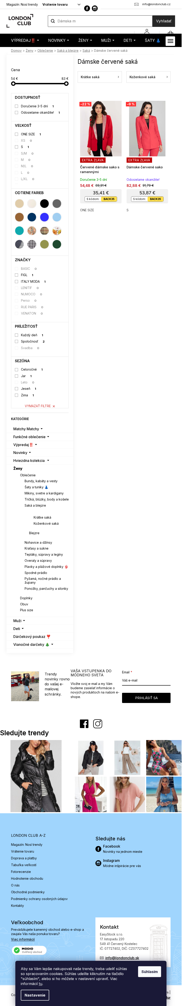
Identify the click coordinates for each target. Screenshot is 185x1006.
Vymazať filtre (38, 406)
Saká (33, 511)
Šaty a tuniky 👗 (36, 487)
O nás (15, 885)
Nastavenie (35, 995)
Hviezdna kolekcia (29, 460)
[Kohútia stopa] (31, 244)
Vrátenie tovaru (55, 4)
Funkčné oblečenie (29, 437)
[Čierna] (44, 203)
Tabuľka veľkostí (23, 865)
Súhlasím (149, 971)
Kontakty (17, 905)
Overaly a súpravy (38, 560)
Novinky (20, 452)
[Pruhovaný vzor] (19, 244)
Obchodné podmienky (28, 892)
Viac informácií (23, 939)
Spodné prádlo (36, 573)
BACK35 (109, 199)
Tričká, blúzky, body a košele (47, 499)
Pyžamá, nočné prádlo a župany (43, 580)
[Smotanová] (31, 203)
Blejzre (34, 533)
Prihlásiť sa (146, 698)
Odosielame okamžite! (40, 112)
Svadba (30, 348)
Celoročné (32, 369)
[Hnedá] (19, 217)
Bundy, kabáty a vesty (41, 481)
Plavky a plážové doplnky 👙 (46, 567)
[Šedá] (56, 203)
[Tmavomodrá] (31, 217)
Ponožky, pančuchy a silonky (46, 588)
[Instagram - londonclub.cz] (95, 8)
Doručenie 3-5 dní (37, 106)
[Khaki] (44, 244)
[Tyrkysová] (19, 230)
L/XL (28, 179)
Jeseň (28, 388)
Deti (16, 628)
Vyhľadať (163, 21)
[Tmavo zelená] (56, 244)
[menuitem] (25, 40)
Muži (17, 620)
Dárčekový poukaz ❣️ (32, 636)
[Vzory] (31, 230)
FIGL (27, 275)
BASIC (29, 268)
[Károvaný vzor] (44, 230)
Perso (29, 300)
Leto (28, 382)
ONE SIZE (31, 134)
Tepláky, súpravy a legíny (44, 554)
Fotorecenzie (21, 872)
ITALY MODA (33, 281)
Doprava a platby (24, 858)
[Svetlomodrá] (56, 217)
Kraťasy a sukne (37, 548)
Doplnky (26, 598)
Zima (27, 395)
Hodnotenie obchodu (27, 878)
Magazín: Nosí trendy (22, 4)
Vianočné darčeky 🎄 (31, 644)
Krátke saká (42, 517)
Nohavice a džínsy (38, 542)
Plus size (26, 610)
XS (26, 140)
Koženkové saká (46, 523)
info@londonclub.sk (122, 958)
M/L (27, 166)
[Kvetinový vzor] (56, 230)
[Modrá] (44, 217)
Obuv (24, 604)
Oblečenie (28, 475)
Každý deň (32, 335)
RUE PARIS (32, 307)
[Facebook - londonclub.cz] (87, 8)
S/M (27, 153)
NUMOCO (31, 294)
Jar (26, 376)
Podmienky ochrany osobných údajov (39, 899)
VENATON (32, 313)
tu (40, 983)
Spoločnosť (33, 341)
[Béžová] (19, 203)
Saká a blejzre (35, 505)
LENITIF (30, 288)
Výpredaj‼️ (23, 444)
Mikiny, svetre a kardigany (44, 493)
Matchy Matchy (26, 429)
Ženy (18, 468)
